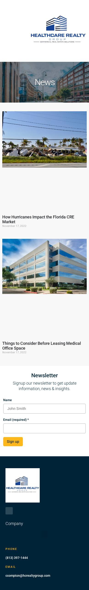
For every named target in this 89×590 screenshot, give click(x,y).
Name (7, 400)
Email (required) (16, 419)
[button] (9, 31)
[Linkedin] (9, 510)
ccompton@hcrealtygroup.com (27, 575)
